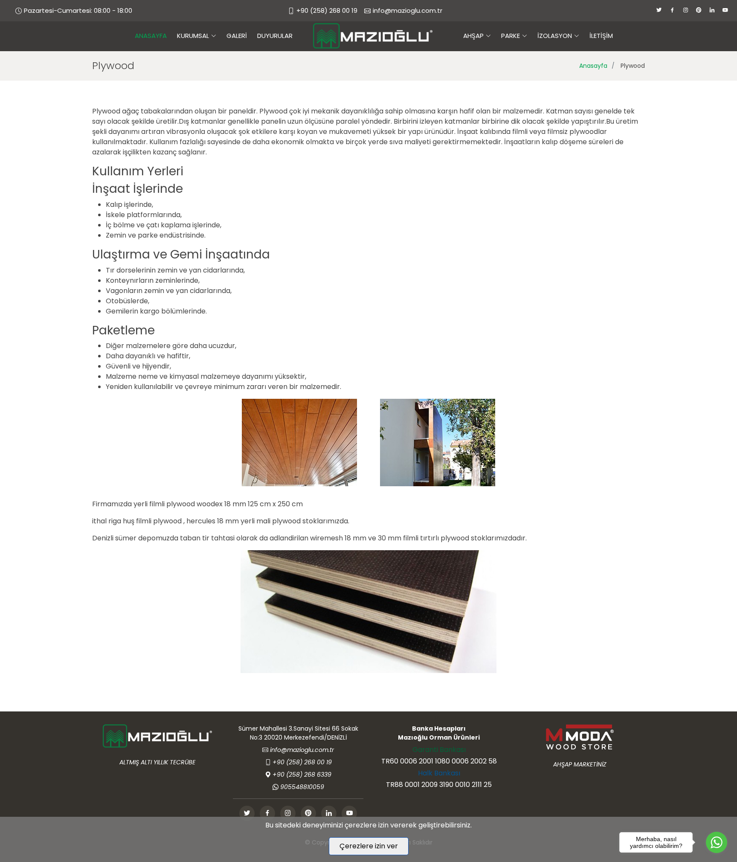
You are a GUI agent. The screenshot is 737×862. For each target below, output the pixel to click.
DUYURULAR (275, 35)
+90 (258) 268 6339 (302, 774)
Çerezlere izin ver (368, 846)
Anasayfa (593, 65)
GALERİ (236, 35)
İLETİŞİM (601, 35)
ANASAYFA (151, 35)
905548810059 (302, 787)
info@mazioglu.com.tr (407, 10)
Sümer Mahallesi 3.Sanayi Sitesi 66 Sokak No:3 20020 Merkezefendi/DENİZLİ (298, 733)
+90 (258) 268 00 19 (326, 10)
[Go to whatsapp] (716, 842)
